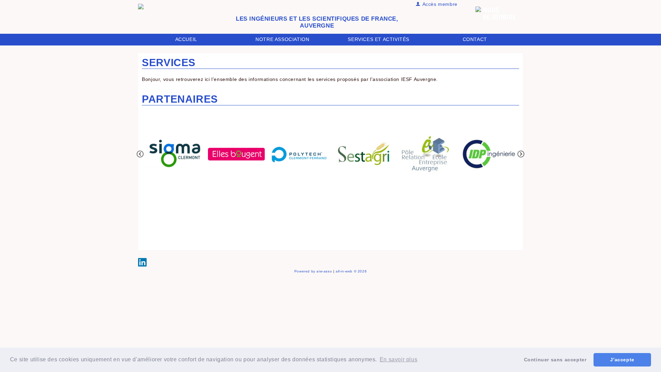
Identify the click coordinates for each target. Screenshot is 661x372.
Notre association (282, 39)
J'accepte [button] (622, 359)
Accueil (186, 39)
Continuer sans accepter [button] (555, 359)
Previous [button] (140, 154)
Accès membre (439, 4)
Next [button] (520, 154)
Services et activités (378, 39)
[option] (173, 154)
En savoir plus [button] (398, 359)
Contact (475, 39)
